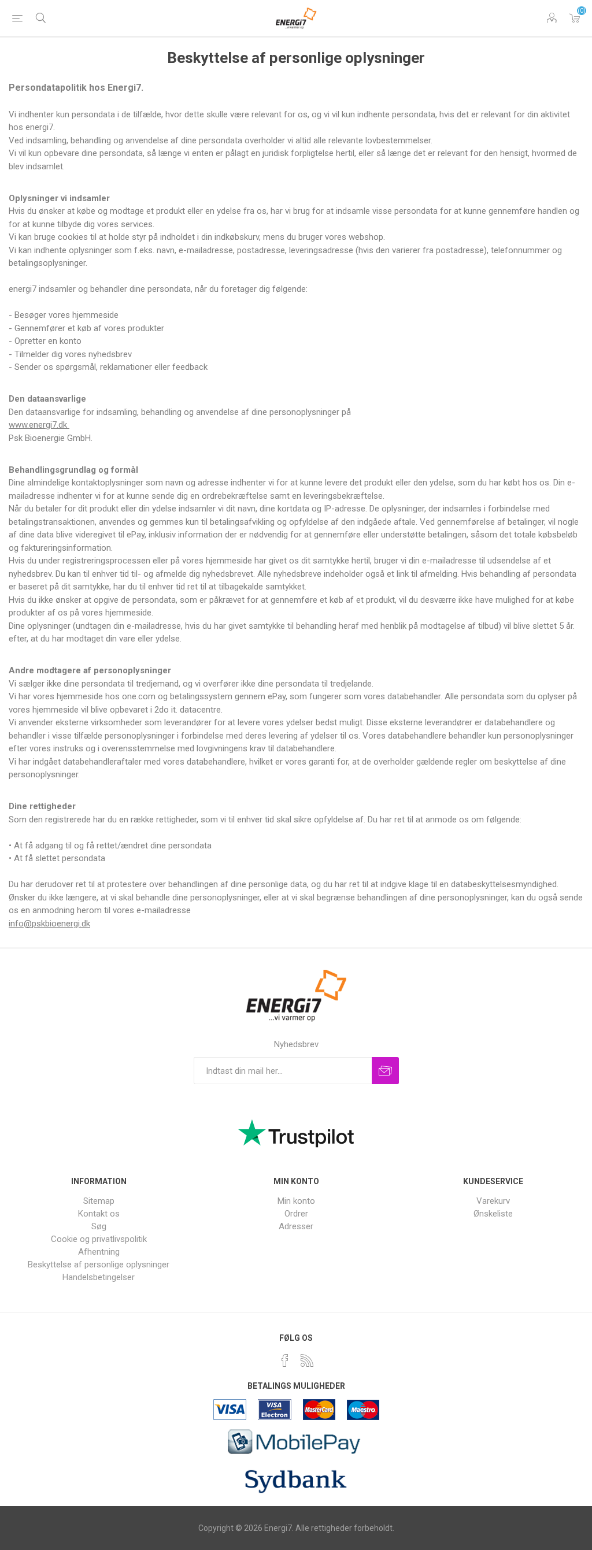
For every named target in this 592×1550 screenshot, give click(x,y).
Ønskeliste (493, 1213)
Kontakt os (99, 1213)
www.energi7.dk (39, 425)
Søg (98, 1226)
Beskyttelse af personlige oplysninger (98, 1264)
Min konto (296, 1201)
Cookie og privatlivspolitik (99, 1239)
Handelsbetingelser (98, 1277)
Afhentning (99, 1252)
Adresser (296, 1226)
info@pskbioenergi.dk (49, 923)
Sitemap (98, 1201)
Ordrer (296, 1213)
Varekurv (574, 17)
